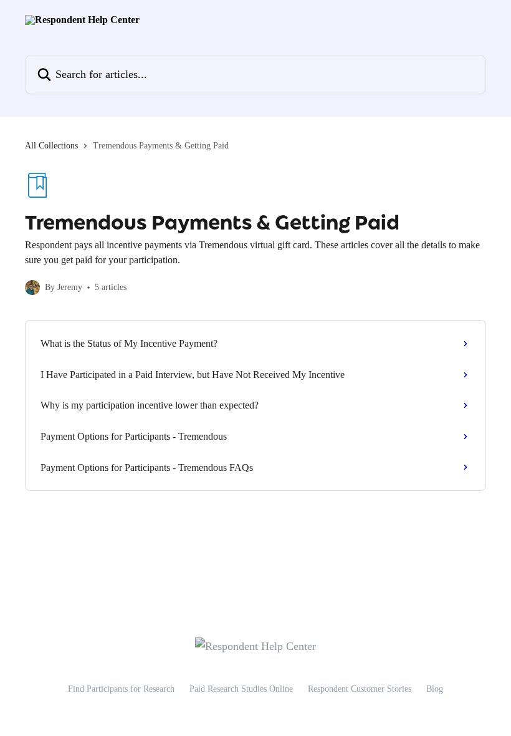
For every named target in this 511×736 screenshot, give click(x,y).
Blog (434, 689)
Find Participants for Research (121, 689)
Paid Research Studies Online (241, 689)
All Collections (51, 145)
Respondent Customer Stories (359, 689)
